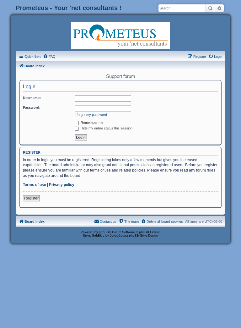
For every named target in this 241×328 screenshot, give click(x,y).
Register (31, 198)
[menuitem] (49, 56)
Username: (32, 98)
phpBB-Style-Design (143, 235)
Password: (31, 107)
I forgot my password (91, 115)
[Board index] (120, 34)
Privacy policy (61, 185)
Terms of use (34, 185)
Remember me (91, 122)
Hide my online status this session (106, 128)
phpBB (104, 232)
